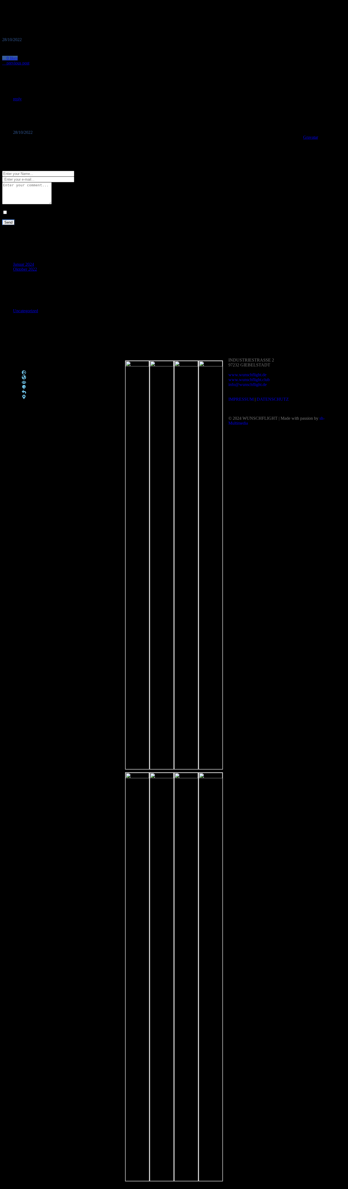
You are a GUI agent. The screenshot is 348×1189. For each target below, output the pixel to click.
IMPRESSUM (241, 399)
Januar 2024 (23, 264)
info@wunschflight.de (247, 384)
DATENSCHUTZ (273, 399)
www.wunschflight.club (249, 379)
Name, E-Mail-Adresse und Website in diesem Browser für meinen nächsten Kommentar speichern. (94, 212)
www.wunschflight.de (247, 374)
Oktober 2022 (25, 269)
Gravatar (310, 137)
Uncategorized (25, 310)
